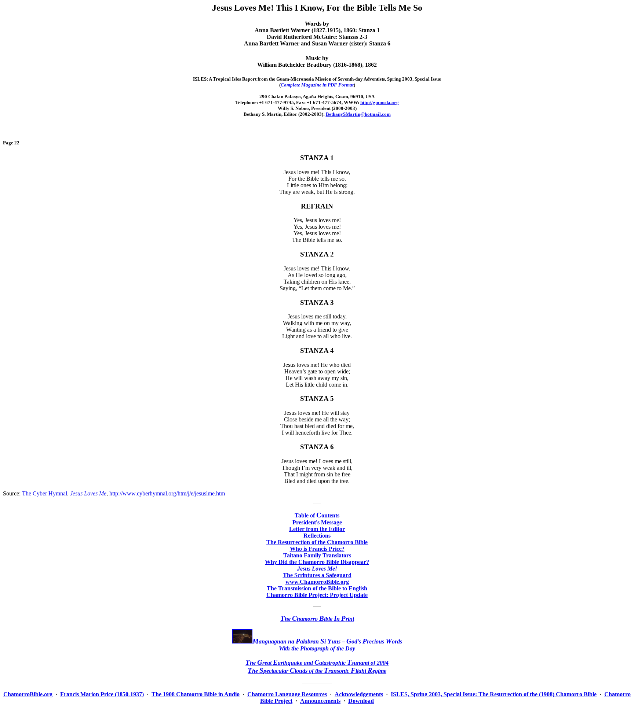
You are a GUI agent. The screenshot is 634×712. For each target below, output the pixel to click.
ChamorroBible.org (27, 694)
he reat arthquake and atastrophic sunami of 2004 (317, 663)
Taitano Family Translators (317, 555)
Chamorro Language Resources (287, 694)
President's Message (317, 522)
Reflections (317, 535)
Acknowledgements (359, 694)
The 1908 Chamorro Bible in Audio (196, 694)
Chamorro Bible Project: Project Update (317, 595)
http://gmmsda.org (379, 102)
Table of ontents (317, 515)
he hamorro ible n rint (317, 619)
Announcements (320, 701)
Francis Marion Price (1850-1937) (102, 694)
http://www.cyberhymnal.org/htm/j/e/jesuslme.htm (167, 493)
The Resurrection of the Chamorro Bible (317, 542)
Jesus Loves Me (88, 493)
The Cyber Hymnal (44, 493)
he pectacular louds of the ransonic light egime (317, 671)
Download (361, 701)
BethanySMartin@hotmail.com (358, 114)
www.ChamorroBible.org (317, 582)
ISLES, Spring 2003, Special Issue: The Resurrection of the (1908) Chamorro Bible (494, 694)
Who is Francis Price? (317, 549)
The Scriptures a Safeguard (317, 575)
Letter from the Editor (317, 529)
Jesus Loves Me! (317, 568)
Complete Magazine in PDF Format (317, 85)
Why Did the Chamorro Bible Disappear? (317, 562)
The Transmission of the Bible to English (317, 588)
